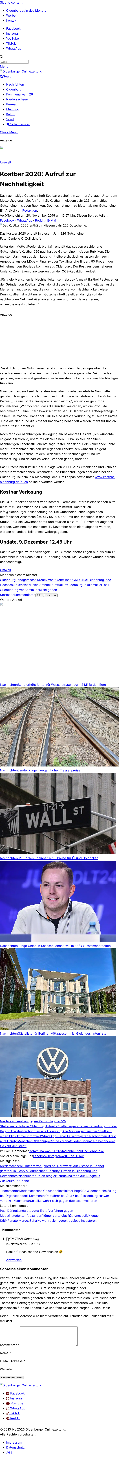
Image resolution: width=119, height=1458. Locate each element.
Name (5, 1353)
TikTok (11, 43)
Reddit (39, 220)
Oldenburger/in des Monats (26, 10)
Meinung (12, 109)
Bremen (12, 104)
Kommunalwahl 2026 (44, 1151)
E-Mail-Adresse (12, 1361)
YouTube (12, 38)
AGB (9, 1452)
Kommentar (9, 1345)
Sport (10, 119)
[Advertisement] (59, 341)
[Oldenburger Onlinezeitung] (21, 1385)
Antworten (14, 1260)
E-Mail (52, 220)
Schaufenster (19, 124)
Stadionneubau (71, 1151)
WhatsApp (13, 48)
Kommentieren (24, 595)
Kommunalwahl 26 (19, 94)
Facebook (13, 28)
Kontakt (11, 20)
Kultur (10, 114)
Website (6, 1369)
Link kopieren (50, 595)
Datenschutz (15, 1447)
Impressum (14, 1442)
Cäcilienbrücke (93, 1151)
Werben (12, 15)
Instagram (13, 33)
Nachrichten (15, 84)
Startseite (7, 595)
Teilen (39, 595)
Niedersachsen (17, 99)
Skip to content (11, 2)
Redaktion (29, 210)
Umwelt (5, 162)
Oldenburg (14, 89)
